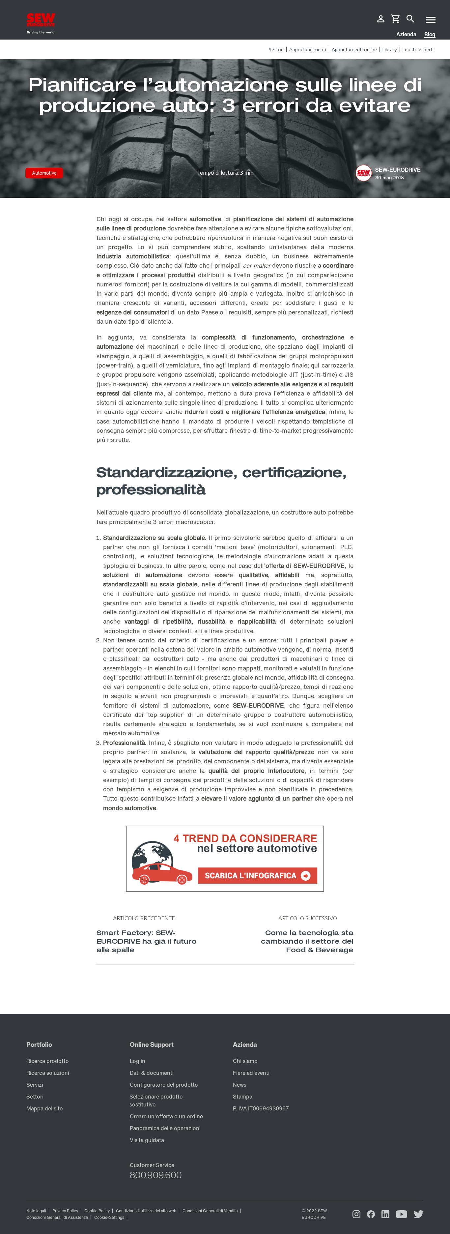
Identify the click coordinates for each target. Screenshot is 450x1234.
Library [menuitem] (389, 49)
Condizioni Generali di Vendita (210, 1211)
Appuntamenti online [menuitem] (354, 49)
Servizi (34, 1085)
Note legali (36, 1211)
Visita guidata (147, 1140)
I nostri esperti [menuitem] (418, 49)
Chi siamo (245, 1061)
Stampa (242, 1097)
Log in (137, 1061)
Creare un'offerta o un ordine (166, 1116)
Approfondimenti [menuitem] (307, 49)
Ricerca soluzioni (47, 1073)
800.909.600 (156, 1175)
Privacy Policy (65, 1211)
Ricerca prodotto (47, 1061)
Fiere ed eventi (251, 1073)
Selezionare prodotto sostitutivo (156, 1100)
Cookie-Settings (109, 1217)
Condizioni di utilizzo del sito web (146, 1211)
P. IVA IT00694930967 (261, 1108)
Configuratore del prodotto (164, 1085)
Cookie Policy (97, 1211)
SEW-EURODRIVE (319, 565)
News (239, 1085)
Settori (34, 1097)
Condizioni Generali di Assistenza (57, 1217)
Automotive (44, 172)
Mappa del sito (44, 1108)
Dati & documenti (152, 1073)
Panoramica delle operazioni (165, 1128)
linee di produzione (232, 346)
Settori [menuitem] (276, 49)
